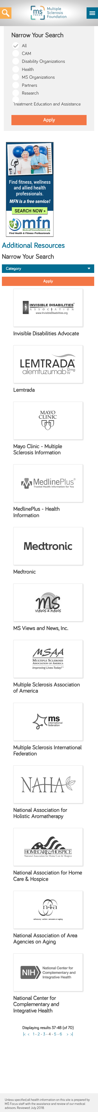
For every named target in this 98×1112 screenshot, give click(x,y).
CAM (26, 53)
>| (72, 1034)
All (24, 46)
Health (28, 69)
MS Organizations (38, 77)
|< (24, 1034)
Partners (29, 85)
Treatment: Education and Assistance (47, 104)
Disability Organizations (43, 61)
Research (30, 93)
